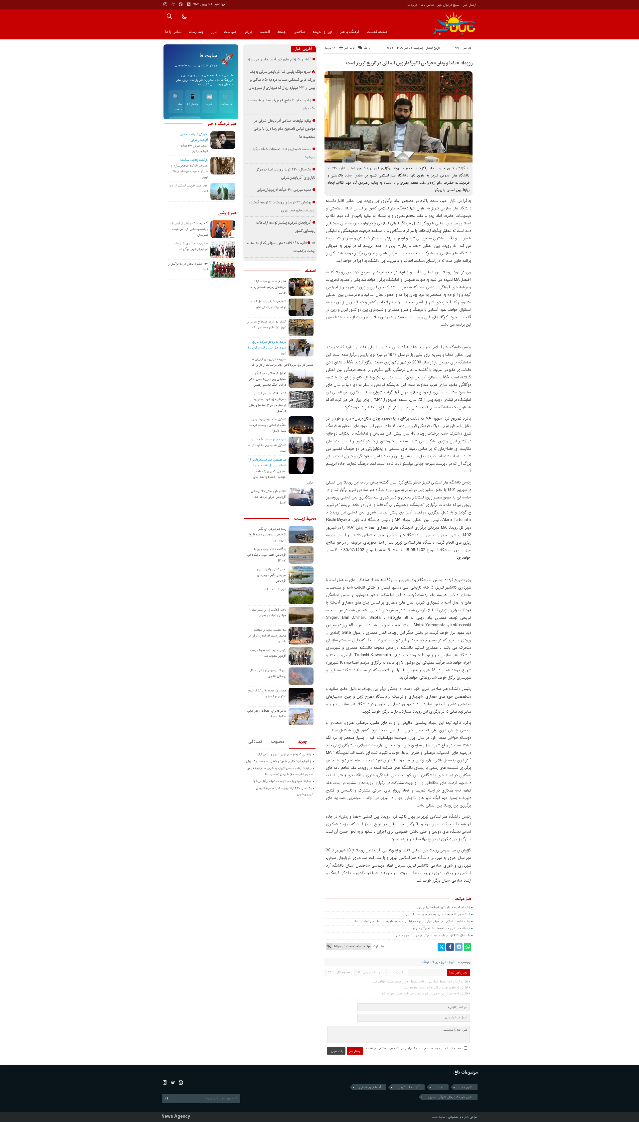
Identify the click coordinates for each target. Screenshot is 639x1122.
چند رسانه (196, 32)
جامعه (281, 32)
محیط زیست (305, 518)
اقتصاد (265, 32)
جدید (302, 741)
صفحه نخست (377, 32)
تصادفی (255, 741)
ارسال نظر (354, 1051)
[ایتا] (180, 4)
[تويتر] (441, 947)
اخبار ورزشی (228, 213)
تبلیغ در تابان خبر (448, 4)
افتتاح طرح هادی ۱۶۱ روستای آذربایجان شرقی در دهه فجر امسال (268, 497)
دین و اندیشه (322, 32)
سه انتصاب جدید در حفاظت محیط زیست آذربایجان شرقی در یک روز (267, 636)
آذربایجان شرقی (408, 1087)
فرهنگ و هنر (349, 32)
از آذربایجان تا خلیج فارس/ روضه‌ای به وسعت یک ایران (437, 914)
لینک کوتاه (378, 946)
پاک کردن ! (336, 1051)
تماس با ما (427, 4)
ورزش (248, 32)
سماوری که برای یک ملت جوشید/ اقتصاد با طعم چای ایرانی (283, 477)
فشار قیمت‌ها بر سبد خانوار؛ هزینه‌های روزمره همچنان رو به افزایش (268, 287)
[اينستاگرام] (165, 4)
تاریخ (452, 962)
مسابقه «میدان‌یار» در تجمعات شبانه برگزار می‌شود (440, 928)
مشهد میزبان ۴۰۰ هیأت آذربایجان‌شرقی (284, 190)
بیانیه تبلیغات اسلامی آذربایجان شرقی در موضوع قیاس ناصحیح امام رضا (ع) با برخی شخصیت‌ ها (412, 921)
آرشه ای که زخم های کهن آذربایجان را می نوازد (442, 907)
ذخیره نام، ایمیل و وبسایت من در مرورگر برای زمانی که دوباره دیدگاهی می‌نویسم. (413, 1048)
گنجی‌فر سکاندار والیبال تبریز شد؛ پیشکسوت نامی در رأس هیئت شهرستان (188, 229)
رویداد (435, 962)
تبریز (443, 962)
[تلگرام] (459, 947)
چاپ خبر (349, 47)
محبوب (277, 741)
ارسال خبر (469, 4)
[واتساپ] (467, 947)
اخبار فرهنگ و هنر (222, 124)
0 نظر (367, 47)
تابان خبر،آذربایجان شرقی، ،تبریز (450, 1097)
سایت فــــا (438, 1117)
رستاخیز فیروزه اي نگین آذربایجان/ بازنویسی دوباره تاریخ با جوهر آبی (267, 534)
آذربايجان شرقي (370, 1087)
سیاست (230, 32)
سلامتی (299, 32)
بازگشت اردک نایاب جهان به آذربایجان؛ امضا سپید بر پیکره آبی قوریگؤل (266, 555)
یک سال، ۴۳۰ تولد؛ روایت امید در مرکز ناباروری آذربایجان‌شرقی (433, 935)
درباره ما (412, 4)
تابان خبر (466, 1087)
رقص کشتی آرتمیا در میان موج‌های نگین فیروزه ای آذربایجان (271, 575)
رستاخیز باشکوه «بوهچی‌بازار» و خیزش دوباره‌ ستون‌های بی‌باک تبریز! (189, 171)
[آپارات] (173, 4)
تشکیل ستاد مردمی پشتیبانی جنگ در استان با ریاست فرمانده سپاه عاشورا (267, 425)
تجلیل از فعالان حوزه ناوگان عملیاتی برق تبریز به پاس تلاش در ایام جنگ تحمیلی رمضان (267, 379)
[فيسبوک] (450, 947)
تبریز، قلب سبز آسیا (274, 589)
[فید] (188, 4)
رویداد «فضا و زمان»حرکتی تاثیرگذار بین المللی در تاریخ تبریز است (409, 63)
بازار (214, 32)
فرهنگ (425, 962)
